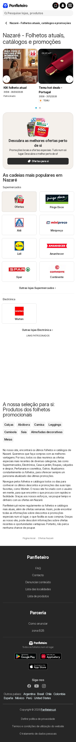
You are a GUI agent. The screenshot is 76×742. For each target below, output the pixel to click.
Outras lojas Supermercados (36, 287)
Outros (46, 468)
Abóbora (24, 424)
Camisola (10, 432)
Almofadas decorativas (46, 432)
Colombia (59, 694)
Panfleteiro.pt (48, 709)
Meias (8, 439)
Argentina (29, 694)
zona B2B (38, 630)
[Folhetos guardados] (55, 5)
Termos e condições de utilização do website (38, 726)
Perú (29, 698)
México (19, 698)
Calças (8, 424)
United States (42, 698)
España (8, 698)
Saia (24, 432)
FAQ (38, 568)
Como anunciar (37, 623)
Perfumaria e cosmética (27, 468)
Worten (25, 488)
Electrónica (28, 464)
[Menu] (70, 5)
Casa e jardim (43, 464)
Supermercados (12, 464)
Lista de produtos (38, 596)
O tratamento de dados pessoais (38, 733)
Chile (48, 694)
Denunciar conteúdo (38, 582)
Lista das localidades (38, 589)
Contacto (38, 575)
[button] (63, 5)
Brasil (40, 694)
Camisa (39, 424)
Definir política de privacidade (38, 718)
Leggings (55, 424)
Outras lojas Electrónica (36, 329)
